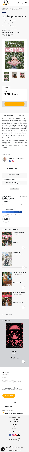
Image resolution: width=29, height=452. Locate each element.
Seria (4, 12)
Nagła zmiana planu (19, 272)
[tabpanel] (14, 342)
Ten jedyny (16, 252)
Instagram (5, 372)
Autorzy (14, 428)
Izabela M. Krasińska (18, 254)
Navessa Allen (14, 353)
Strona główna (5, 8)
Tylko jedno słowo (10, 22)
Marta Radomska (11, 20)
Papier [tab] (6, 87)
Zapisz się (10, 395)
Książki (13, 8)
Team (14, 426)
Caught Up (14, 351)
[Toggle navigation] (22, 3)
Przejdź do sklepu (14, 104)
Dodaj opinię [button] (23, 196)
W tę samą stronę (19, 292)
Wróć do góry (13, 439)
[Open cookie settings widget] (3, 449)
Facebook (5, 374)
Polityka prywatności (14, 431)
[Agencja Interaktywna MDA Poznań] (19, 450)
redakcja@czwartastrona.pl (14, 413)
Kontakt (14, 424)
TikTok (4, 377)
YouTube (5, 376)
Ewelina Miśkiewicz (18, 274)
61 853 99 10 (9, 406)
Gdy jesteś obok (18, 232)
